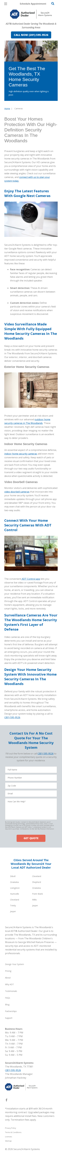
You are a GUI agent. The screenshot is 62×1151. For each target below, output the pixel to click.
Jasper (35, 905)
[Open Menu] (5, 3)
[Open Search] (52, 3)
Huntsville (14, 893)
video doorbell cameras (16, 491)
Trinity (13, 905)
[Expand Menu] (30, 20)
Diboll (12, 876)
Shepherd (36, 882)
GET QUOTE (31, 838)
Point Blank (37, 893)
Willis (34, 899)
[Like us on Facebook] (6, 1100)
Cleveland (36, 876)
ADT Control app (30, 578)
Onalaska (14, 882)
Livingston (15, 888)
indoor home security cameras (20, 453)
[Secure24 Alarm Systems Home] (31, 14)
